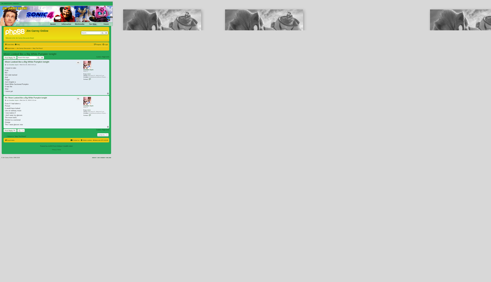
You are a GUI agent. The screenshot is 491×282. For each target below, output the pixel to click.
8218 (89, 74)
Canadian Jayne (88, 69)
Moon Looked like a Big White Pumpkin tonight (30, 54)
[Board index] (15, 32)
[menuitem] (17, 44)
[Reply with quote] (78, 62)
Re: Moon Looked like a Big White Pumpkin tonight (26, 98)
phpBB (50, 146)
